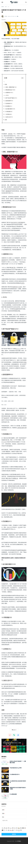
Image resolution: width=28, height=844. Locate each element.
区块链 (16, 309)
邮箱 (3, 813)
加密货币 (3, 260)
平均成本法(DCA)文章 (16, 287)
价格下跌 (13, 267)
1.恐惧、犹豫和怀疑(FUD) (10, 87)
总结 (6, 119)
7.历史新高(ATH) (8, 103)
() (14, 729)
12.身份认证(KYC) (9, 117)
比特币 (22, 283)
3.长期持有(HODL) (9, 92)
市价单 (22, 468)
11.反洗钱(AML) (8, 114)
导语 (6, 84)
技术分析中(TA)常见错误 (17, 222)
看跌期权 (8, 191)
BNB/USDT (9, 527)
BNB (19, 527)
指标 (23, 550)
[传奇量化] (14, 2)
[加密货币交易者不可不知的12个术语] (14, 29)
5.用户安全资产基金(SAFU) (11, 98)
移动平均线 (16, 550)
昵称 (3, 810)
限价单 (16, 478)
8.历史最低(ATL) (8, 106)
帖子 (24, 262)
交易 (10, 16)
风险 (12, 416)
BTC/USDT (4, 442)
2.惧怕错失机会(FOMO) (10, 89)
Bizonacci (18, 348)
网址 (3, 817)
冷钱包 (25, 362)
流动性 (5, 418)
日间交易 (10, 133)
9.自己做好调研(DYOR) (10, 108)
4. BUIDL (7, 95)
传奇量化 (6, 16)
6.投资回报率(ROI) (9, 100)
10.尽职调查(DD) (8, 111)
